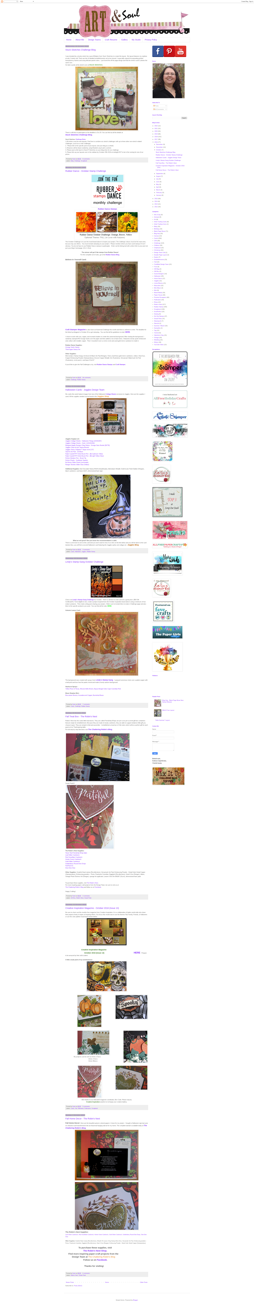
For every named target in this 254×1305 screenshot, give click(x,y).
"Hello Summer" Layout (162, 720)
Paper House (158, 295)
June (158, 181)
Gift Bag (156, 269)
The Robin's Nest (92, 883)
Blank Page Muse (159, 231)
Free (155, 266)
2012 (156, 206)
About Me (80, 40)
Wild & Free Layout (168, 710)
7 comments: (86, 704)
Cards (72, 551)
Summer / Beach (159, 325)
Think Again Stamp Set (72, 349)
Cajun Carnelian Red (114, 689)
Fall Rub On (69, 866)
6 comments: (86, 1273)
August (158, 176)
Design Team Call (159, 252)
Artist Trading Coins (160, 224)
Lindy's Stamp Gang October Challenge (84, 562)
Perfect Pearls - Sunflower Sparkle (76, 460)
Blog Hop (157, 233)
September (160, 173)
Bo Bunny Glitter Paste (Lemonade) (76, 462)
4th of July (157, 214)
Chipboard (157, 247)
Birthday (156, 229)
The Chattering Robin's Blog (74, 887)
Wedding (157, 340)
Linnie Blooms (158, 283)
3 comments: (86, 549)
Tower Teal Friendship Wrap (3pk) (76, 853)
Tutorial (156, 333)
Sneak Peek (87, 898)
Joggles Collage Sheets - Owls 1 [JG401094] (79, 443)
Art (155, 219)
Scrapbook (84, 161)
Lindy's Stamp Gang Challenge (83, 599)
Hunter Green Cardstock (73, 859)
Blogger (135, 1300)
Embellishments (159, 259)
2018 (156, 136)
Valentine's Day (159, 335)
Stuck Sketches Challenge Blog (80, 50)
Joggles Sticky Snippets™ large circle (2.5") (79, 449)
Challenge (77, 161)
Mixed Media (158, 292)
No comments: (87, 377)
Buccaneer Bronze (71, 695)
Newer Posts (70, 1282)
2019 (156, 134)
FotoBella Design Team (161, 264)
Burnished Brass (98, 695)
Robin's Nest (80, 898)
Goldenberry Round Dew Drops (75, 863)
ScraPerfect (157, 311)
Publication (87, 1108)
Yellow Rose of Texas (72, 689)
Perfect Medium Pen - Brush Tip (75, 458)
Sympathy (157, 328)
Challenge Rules (81, 139)
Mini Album (157, 288)
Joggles (84, 551)
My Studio (136, 40)
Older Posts (143, 1282)
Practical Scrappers (160, 297)
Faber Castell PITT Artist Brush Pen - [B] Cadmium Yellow (84, 454)
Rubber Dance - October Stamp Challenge (85, 171)
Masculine (157, 285)
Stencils (156, 323)
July (157, 179)
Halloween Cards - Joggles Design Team (84, 390)
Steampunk (157, 321)
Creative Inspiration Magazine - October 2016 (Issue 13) (92, 908)
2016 (156, 142)
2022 (156, 126)
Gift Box (73, 898)
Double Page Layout (160, 255)
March (158, 190)
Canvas (156, 236)
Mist (155, 290)
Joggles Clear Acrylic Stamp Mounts (77, 447)
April (157, 187)
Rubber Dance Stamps (107, 209)
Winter (156, 342)
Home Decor (158, 278)
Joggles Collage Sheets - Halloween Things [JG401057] (83, 441)
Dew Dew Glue (70, 868)
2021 (156, 128)
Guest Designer (159, 273)
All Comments (159, 109)
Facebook (98, 887)
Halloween (78, 551)
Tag (155, 330)
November (159, 147)
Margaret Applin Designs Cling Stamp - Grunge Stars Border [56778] (87, 445)
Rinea (156, 302)
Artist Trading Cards (160, 221)
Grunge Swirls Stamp (72, 347)
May (157, 184)
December (159, 144)
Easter (156, 257)
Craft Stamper (120, 364)
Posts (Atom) (78, 1285)
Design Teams (94, 40)
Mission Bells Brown (86, 689)
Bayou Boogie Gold (100, 689)
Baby (72, 161)
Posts (157, 106)
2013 (156, 204)
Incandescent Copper (85, 695)
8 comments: (86, 159)
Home (68, 40)
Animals (156, 217)
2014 (156, 201)
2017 (156, 139)
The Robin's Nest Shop (95, 1251)
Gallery (124, 40)
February (159, 192)
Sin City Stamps (159, 316)
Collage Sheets (111, 394)
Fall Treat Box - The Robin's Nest (81, 716)
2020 (156, 131)
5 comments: (86, 1106)
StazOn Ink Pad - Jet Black (74, 451)
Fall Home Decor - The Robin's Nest (82, 1118)
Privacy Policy (151, 40)
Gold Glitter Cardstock (72, 861)
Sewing (156, 314)
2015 (156, 198)
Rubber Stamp (81, 379)
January (159, 195)
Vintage (156, 337)
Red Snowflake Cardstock (73, 857)
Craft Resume (111, 40)
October (159, 150)
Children (156, 245)
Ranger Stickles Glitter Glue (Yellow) (77, 464)
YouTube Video (159, 344)
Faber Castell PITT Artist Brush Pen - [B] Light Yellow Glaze (84, 456)
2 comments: (86, 896)
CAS (155, 240)
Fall (76, 1108)
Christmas (157, 250)
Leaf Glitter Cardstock (72, 855)
